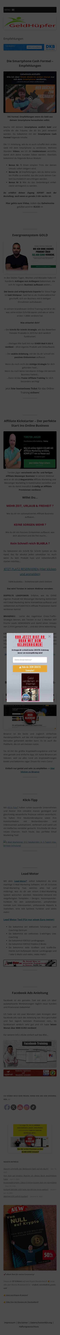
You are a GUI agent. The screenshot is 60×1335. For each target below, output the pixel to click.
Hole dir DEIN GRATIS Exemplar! (31, 668)
